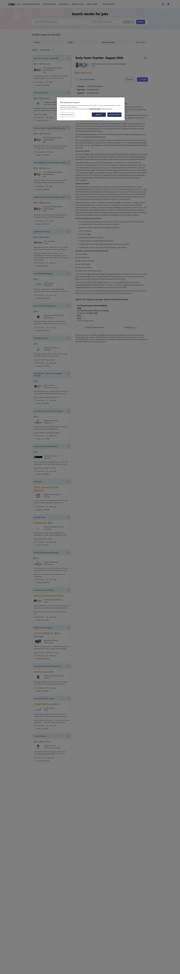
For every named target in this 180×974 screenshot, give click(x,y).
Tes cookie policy (95, 109)
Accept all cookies (114, 114)
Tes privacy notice (107, 109)
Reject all (99, 114)
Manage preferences (67, 114)
